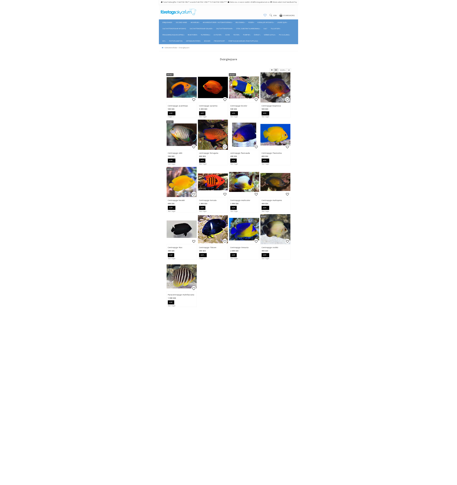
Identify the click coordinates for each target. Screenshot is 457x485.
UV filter (217, 35)
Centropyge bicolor (238, 106)
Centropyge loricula (207, 200)
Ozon (227, 35)
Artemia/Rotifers (193, 41)
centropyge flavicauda (240, 153)
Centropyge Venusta (239, 247)
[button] (265, 15)
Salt (265, 29)
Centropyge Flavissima (272, 153)
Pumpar (246, 35)
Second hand (181, 22)
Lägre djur (281, 22)
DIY (163, 41)
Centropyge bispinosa (271, 106)
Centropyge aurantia (208, 106)
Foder (250, 22)
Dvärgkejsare (184, 48)
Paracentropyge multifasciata (181, 295)
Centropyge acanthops (178, 106)
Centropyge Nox (175, 247)
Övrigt (257, 35)
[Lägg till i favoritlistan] (182, 87)
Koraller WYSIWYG (265, 22)
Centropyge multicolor (240, 200)
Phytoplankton (176, 41)
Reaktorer (192, 35)
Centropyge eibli (175, 153)
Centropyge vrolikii (270, 247)
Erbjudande (167, 22)
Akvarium (195, 22)
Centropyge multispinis (272, 200)
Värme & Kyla (269, 35)
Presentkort (219, 41)
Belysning (240, 22)
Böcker (207, 41)
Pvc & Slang (284, 35)
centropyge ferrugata (208, 153)
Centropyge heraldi (176, 200)
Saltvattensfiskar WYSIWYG (174, 29)
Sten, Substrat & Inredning (247, 29)
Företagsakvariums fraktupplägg (243, 41)
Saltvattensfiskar (224, 29)
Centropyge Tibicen (207, 247)
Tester (236, 35)
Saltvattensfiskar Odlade (201, 29)
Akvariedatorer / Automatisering (217, 22)
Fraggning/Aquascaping (173, 35)
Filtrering (205, 35)
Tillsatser (275, 29)
